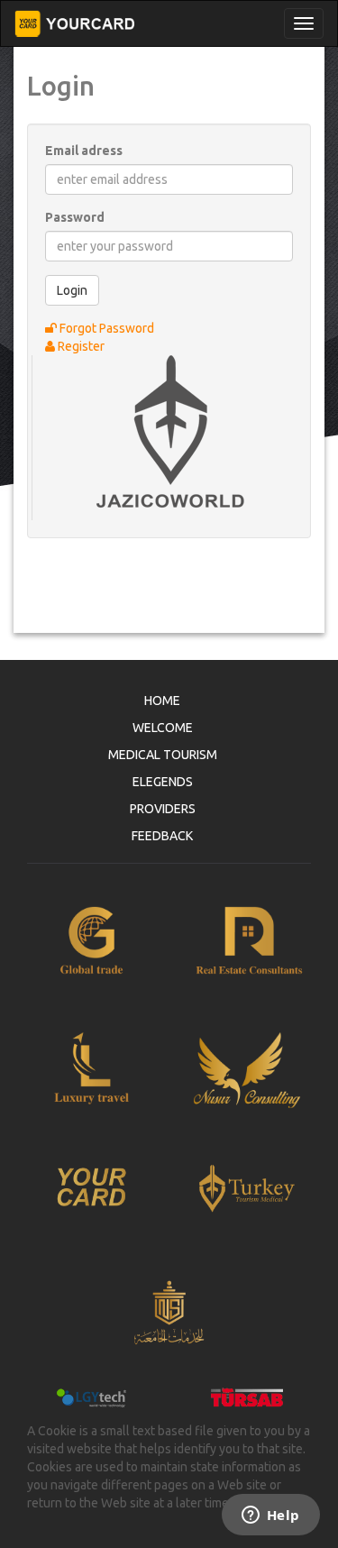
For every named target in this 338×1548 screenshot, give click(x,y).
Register (80, 346)
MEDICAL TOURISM (162, 754)
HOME (162, 700)
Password (75, 217)
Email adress (84, 150)
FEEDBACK (162, 836)
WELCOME (162, 727)
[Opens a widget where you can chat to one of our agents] (270, 1516)
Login (72, 290)
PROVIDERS (163, 808)
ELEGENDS (162, 781)
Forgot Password (105, 328)
